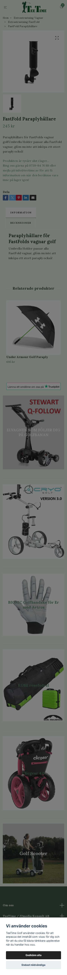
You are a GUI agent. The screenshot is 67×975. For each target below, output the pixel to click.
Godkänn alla (33, 955)
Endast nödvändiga (33, 964)
